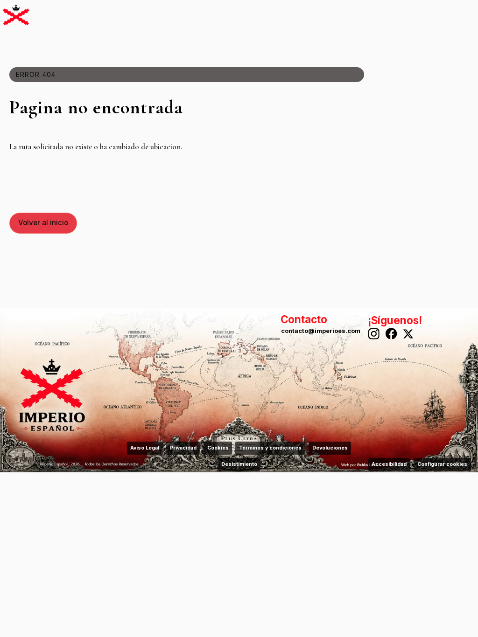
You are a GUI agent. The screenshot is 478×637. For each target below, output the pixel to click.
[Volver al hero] (16, 15)
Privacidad (183, 448)
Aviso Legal (144, 448)
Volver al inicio (43, 222)
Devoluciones (330, 448)
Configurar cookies (442, 464)
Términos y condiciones (270, 448)
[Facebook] (391, 334)
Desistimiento (239, 464)
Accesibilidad (389, 464)
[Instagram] (373, 334)
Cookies (218, 448)
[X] (409, 334)
